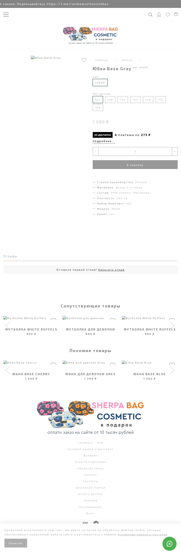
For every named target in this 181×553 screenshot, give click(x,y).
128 (110, 99)
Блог (91, 513)
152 (160, 99)
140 (135, 99)
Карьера (90, 500)
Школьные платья (90, 487)
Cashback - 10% (90, 442)
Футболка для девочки (90, 329)
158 (98, 107)
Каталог (90, 474)
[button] (8, 326)
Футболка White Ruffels (31, 329)
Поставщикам (90, 506)
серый (100, 82)
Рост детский (102, 93)
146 (148, 99)
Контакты (90, 481)
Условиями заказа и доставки (143, 534)
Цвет (96, 76)
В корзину (135, 164)
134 (123, 99)
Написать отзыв (111, 269)
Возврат (90, 455)
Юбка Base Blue (149, 374)
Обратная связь (90, 468)
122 (97, 99)
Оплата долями (90, 493)
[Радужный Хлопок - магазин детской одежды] (90, 35)
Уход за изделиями (90, 461)
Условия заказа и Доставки (90, 448)
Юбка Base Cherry (31, 374)
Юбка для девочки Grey (90, 374)
